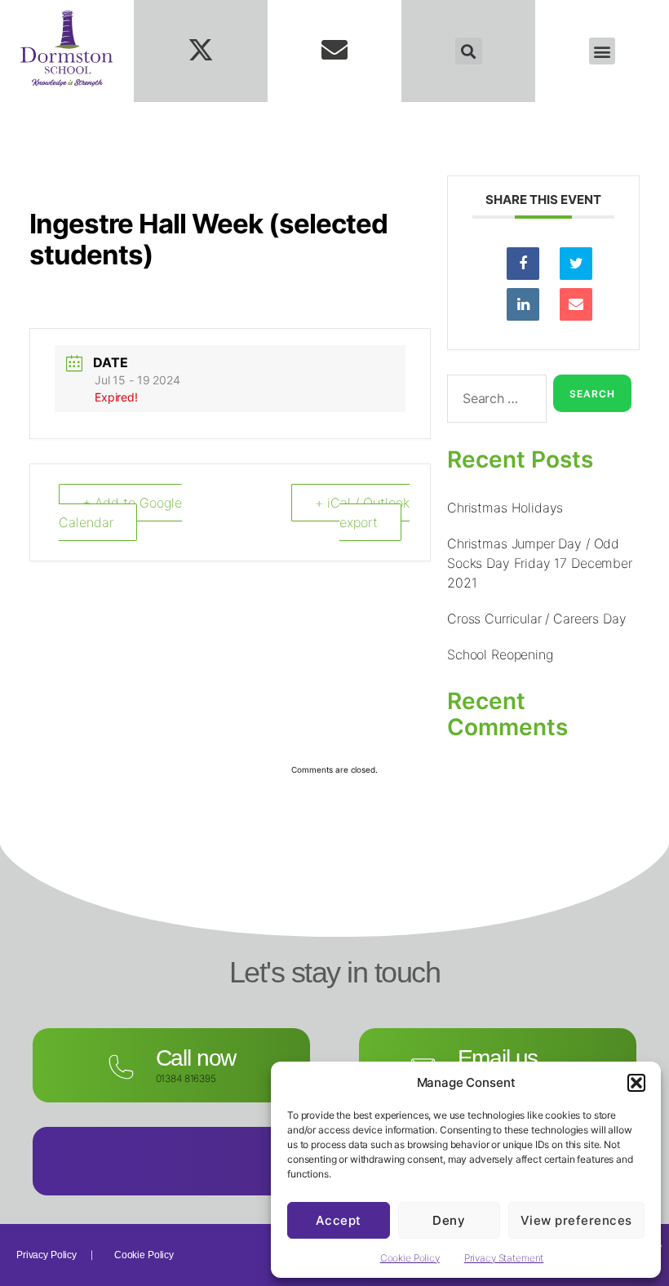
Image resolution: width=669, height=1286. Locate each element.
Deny (448, 1220)
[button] (636, 1083)
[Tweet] (576, 263)
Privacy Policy (46, 1255)
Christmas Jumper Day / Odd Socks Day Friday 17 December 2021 (539, 563)
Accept (338, 1220)
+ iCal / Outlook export (362, 512)
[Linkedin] (523, 304)
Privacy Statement (503, 1258)
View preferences (576, 1220)
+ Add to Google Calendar (120, 512)
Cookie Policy (410, 1258)
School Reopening (500, 654)
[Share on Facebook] (523, 263)
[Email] (576, 304)
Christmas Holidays (505, 507)
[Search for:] (494, 402)
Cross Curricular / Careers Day (537, 618)
